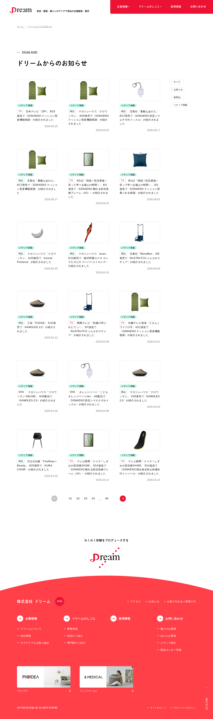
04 (93, 498)
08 (106, 498)
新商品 (177, 97)
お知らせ (178, 89)
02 (78, 498)
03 (85, 498)
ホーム (20, 26)
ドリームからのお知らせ (40, 26)
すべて (177, 82)
